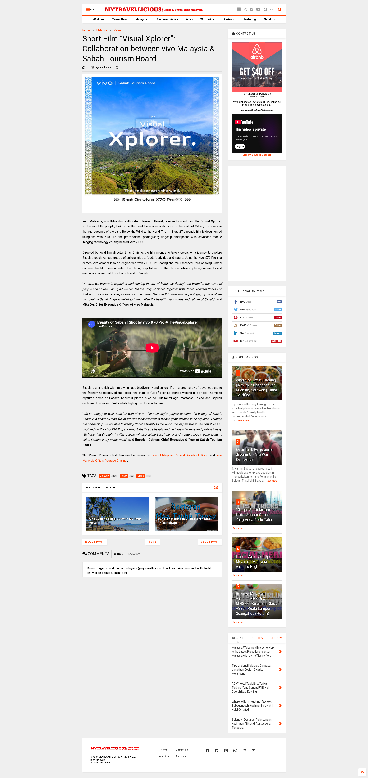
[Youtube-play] (258, 9)
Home (100, 19)
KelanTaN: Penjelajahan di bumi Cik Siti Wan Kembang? (255, 454)
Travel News (120, 19)
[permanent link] (117, 68)
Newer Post (94, 542)
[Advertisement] (257, 223)
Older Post (210, 542)
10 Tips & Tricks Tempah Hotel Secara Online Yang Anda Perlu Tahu (256, 514)
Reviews (229, 19)
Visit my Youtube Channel (257, 155)
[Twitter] (251, 9)
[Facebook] (265, 9)
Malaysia (141, 19)
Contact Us (182, 750)
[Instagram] (245, 9)
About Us (269, 19)
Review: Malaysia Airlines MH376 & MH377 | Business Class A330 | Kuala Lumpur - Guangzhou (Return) (256, 603)
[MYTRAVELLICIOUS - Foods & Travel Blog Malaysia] (153, 11)
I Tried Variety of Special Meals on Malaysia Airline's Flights (256, 561)
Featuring (250, 19)
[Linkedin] (239, 9)
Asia (188, 19)
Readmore (243, 420)
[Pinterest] (226, 751)
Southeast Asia (166, 19)
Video (117, 30)
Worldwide (207, 19)
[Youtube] (253, 751)
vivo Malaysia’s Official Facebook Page (181, 455)
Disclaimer (182, 756)
